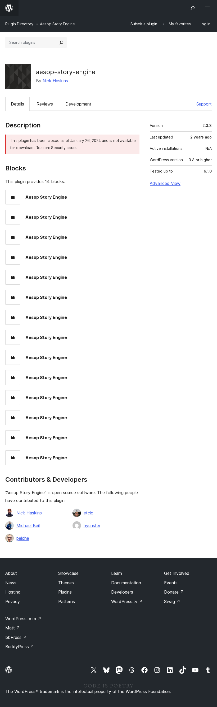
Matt (12, 627)
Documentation (126, 582)
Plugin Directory (19, 24)
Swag (172, 601)
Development (78, 104)
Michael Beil (28, 525)
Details (17, 104)
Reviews (45, 104)
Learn (116, 573)
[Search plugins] (61, 42)
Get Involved (176, 573)
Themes (66, 582)
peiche (22, 538)
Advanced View (165, 183)
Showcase (68, 573)
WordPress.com (23, 618)
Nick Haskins (55, 80)
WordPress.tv (127, 601)
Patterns (66, 601)
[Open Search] (192, 8)
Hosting (12, 592)
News (10, 582)
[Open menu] (208, 8)
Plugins (65, 592)
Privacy (12, 601)
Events (171, 582)
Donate (174, 592)
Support (204, 104)
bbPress (16, 637)
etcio (88, 512)
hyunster (92, 525)
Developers (122, 592)
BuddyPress (19, 646)
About (11, 573)
